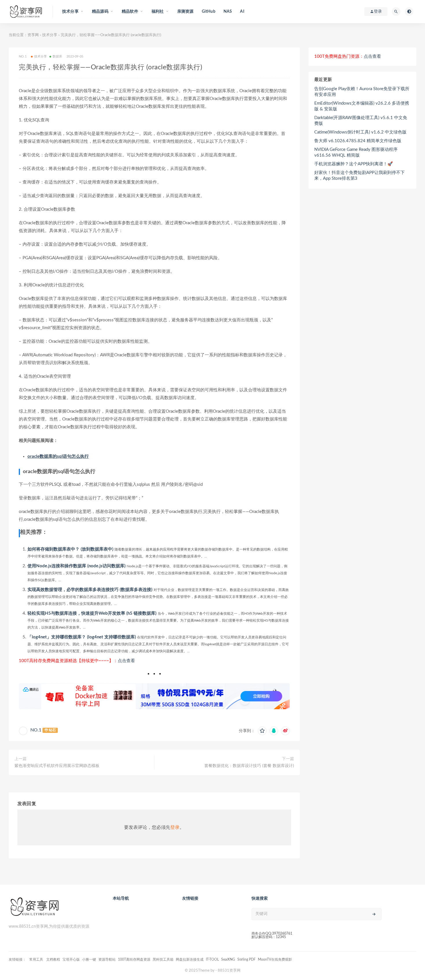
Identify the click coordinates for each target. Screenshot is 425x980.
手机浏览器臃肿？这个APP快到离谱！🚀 (353, 164)
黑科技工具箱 (163, 959)
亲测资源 (185, 12)
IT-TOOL (212, 959)
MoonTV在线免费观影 (275, 959)
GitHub (208, 12)
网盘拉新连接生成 (190, 959)
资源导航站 (107, 959)
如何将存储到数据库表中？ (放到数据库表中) (70, 549)
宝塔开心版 (71, 959)
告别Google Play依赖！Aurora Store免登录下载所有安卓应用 (361, 92)
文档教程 (53, 959)
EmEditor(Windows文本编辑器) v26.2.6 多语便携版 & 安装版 (361, 106)
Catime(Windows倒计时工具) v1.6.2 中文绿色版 (360, 132)
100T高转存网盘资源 (134, 959)
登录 (175, 827)
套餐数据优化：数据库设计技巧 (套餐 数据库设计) (249, 766)
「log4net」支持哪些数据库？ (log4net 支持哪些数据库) (81, 637)
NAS (227, 12)
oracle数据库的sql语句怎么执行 (58, 456)
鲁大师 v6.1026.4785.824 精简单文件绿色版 (357, 141)
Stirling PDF (246, 959)
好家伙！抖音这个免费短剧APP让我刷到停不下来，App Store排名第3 (359, 176)
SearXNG (228, 959)
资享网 (33, 35)
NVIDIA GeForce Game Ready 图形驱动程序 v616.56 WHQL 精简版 (356, 152)
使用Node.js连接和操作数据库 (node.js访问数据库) (76, 566)
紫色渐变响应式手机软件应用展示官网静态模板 (56, 766)
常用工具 (36, 959)
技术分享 (49, 35)
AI (242, 12)
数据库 (57, 56)
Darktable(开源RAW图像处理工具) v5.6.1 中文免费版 (360, 121)
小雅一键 (89, 959)
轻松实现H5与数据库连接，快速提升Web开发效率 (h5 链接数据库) (91, 613)
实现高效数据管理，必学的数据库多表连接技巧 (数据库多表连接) (89, 590)
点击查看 (126, 661)
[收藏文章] (262, 731)
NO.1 (35, 730)
